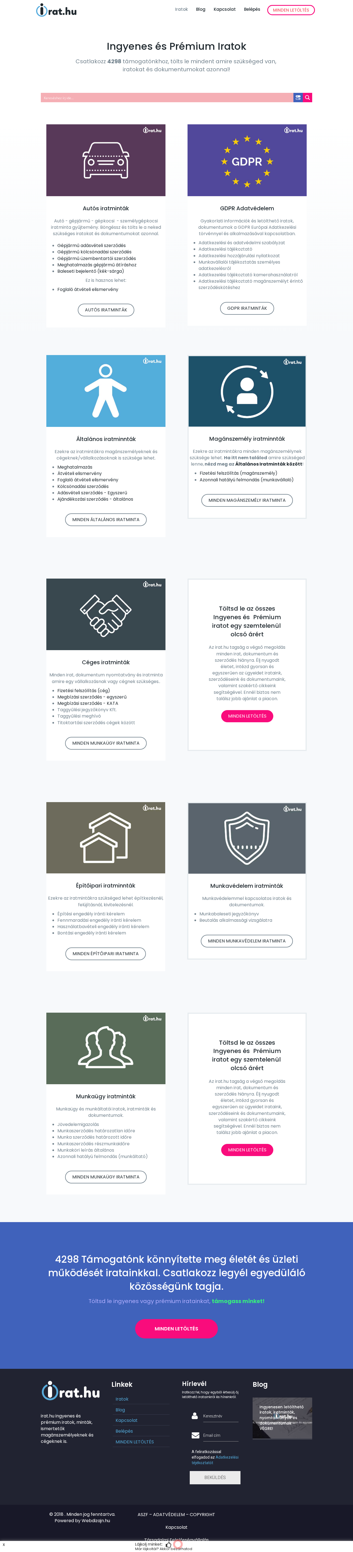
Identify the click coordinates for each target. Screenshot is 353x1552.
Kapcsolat (225, 9)
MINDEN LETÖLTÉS (291, 10)
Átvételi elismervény (79, 473)
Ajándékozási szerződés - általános (95, 499)
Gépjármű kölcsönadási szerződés (94, 252)
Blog (200, 9)
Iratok (181, 9)
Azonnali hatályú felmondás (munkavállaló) (247, 480)
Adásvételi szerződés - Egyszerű (92, 493)
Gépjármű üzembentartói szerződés (96, 258)
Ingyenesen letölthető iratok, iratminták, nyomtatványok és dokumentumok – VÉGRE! (282, 1417)
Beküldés (215, 1477)
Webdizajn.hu (96, 1520)
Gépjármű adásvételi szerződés (91, 245)
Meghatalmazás (74, 467)
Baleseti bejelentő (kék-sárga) (90, 271)
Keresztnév (212, 1416)
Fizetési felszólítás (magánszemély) (238, 473)
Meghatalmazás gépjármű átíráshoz (97, 265)
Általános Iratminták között (268, 464)
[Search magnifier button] (307, 97)
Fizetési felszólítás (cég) (83, 690)
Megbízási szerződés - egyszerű (92, 697)
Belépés (252, 9)
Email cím (211, 1435)
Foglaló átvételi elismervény (87, 289)
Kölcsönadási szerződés (83, 486)
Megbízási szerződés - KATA (87, 703)
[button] (106, 310)
